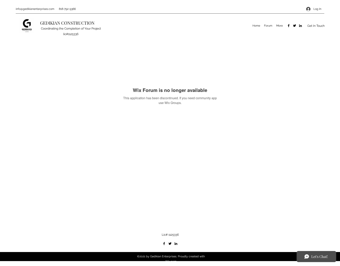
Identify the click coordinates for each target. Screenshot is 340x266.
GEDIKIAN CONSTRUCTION (68, 23)
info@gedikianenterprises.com (35, 8)
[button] (315, 26)
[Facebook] (289, 26)
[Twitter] (295, 26)
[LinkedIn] (300, 26)
